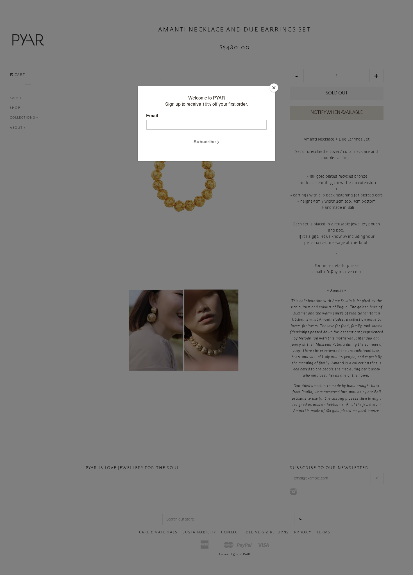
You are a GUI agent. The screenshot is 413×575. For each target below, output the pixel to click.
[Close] (274, 87)
